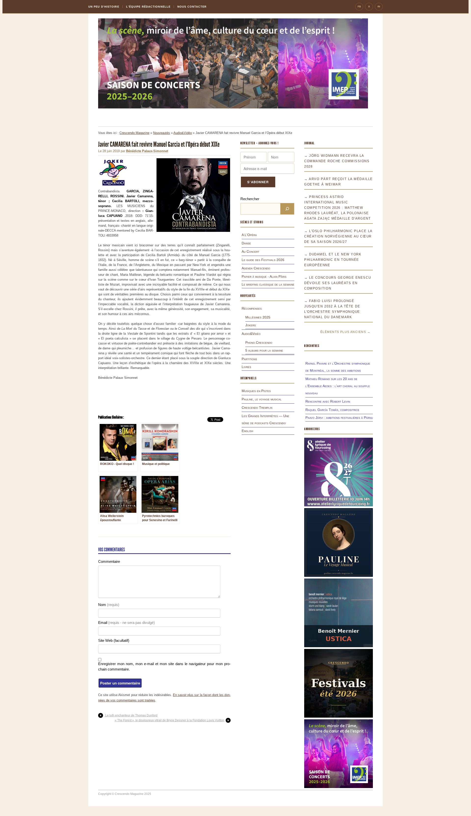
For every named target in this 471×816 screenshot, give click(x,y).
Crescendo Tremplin (257, 407)
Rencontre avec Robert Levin (327, 401)
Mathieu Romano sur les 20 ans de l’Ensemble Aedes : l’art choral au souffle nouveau (337, 386)
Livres (246, 367)
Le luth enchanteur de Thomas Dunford (131, 715)
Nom (108, 605)
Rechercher (249, 199)
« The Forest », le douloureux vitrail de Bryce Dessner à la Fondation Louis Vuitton (169, 720)
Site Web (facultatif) (113, 640)
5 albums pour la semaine (264, 350)
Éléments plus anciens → (345, 332)
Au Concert (250, 251)
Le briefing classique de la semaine (268, 284)
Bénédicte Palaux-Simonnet (147, 151)
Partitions (249, 359)
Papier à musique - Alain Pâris (264, 276)
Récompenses (252, 308)
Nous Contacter (192, 6)
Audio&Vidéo (182, 133)
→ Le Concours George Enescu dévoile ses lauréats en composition (337, 283)
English (247, 431)
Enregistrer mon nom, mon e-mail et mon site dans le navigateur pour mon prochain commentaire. (164, 666)
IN (379, 6)
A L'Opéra (249, 235)
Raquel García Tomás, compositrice (332, 410)
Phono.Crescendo (258, 342)
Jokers (250, 325)
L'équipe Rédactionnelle (148, 6)
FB (359, 6)
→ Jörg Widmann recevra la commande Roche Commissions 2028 (337, 161)
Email (126, 622)
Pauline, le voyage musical (262, 399)
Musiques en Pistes (256, 391)
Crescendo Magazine (134, 133)
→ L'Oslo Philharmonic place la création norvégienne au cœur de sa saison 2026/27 (338, 236)
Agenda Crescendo (256, 268)
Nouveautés (161, 133)
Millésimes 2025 (257, 317)
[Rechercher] (287, 208)
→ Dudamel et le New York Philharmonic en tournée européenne (332, 259)
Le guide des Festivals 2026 (263, 260)
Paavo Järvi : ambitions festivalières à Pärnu (339, 418)
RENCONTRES (311, 346)
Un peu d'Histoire (103, 6)
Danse (246, 243)
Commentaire (109, 561)
